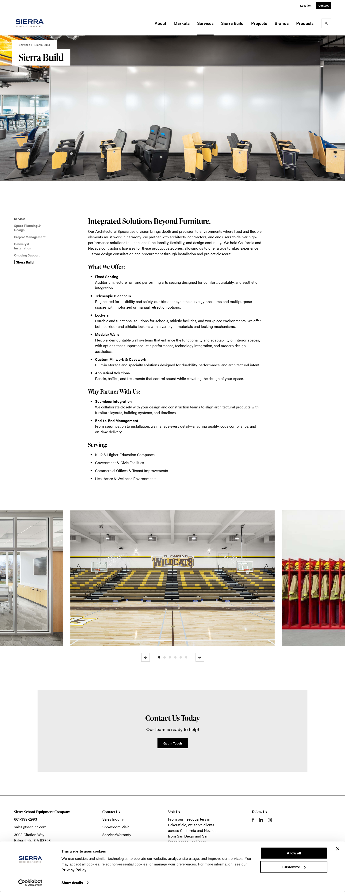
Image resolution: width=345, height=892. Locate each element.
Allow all (294, 853)
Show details (72, 883)
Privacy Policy (73, 870)
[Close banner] (337, 848)
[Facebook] (253, 820)
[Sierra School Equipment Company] (37, 23)
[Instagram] (270, 820)
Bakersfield (177, 824)
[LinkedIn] (261, 820)
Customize (291, 867)
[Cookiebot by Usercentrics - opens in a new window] (30, 882)
